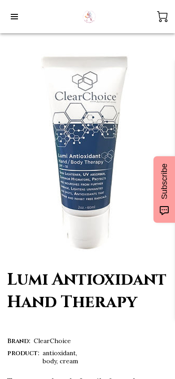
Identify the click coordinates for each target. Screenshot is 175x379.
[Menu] (14, 16)
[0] (162, 16)
